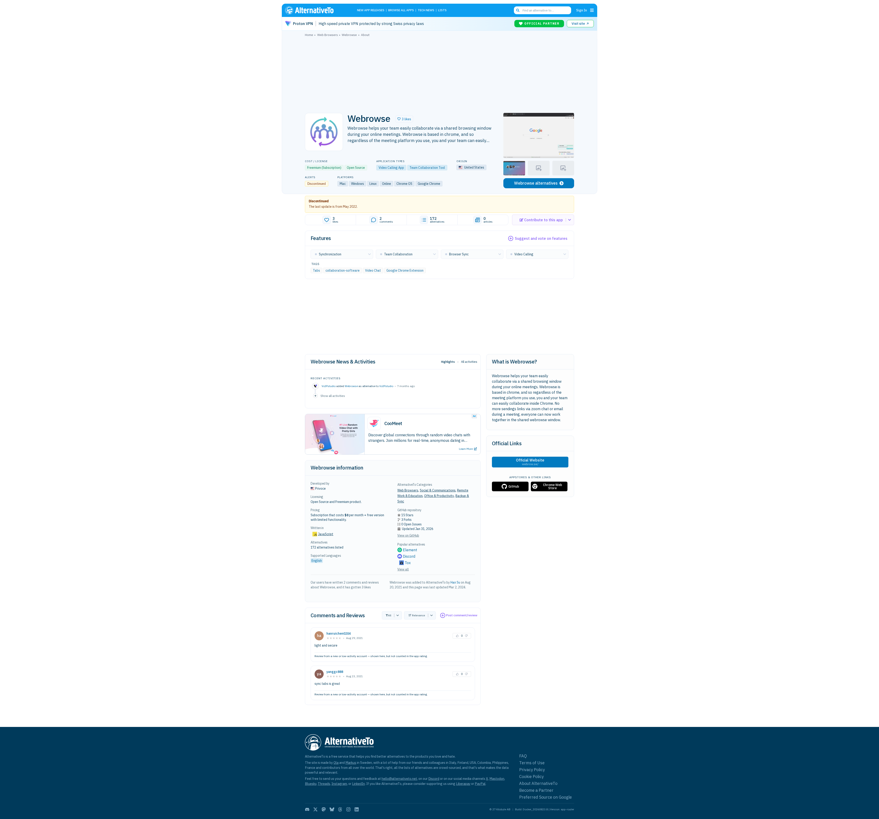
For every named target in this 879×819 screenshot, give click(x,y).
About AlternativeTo (538, 783)
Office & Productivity (439, 496)
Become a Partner (536, 790)
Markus (350, 762)
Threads (324, 783)
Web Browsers (407, 490)
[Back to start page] (316, 10)
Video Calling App (391, 168)
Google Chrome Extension (404, 270)
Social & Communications (438, 490)
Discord (409, 556)
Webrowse (351, 386)
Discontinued (319, 201)
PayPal (480, 783)
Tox (408, 562)
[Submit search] (517, 10)
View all (403, 569)
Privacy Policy (532, 769)
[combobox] (542, 10)
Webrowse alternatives (536, 183)
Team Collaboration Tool (427, 168)
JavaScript (325, 534)
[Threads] (340, 809)
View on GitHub (408, 535)
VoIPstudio (386, 386)
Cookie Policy (531, 776)
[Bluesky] (332, 809)
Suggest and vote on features (541, 238)
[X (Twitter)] (315, 809)
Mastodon (496, 778)
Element (410, 550)
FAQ (523, 756)
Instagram (339, 783)
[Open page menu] (592, 10)
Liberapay (463, 783)
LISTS (442, 10)
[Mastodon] (323, 809)
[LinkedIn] (356, 809)
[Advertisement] (439, 73)
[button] (404, 119)
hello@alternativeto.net (399, 778)
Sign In (581, 10)
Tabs (316, 270)
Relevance (418, 615)
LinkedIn (358, 783)
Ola (336, 762)
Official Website (530, 462)
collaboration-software (343, 270)
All (389, 615)
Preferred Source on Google (545, 797)
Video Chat (373, 270)
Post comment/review (461, 615)
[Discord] (307, 809)
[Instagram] (348, 809)
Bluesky (310, 783)
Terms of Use (532, 762)
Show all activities (332, 396)
